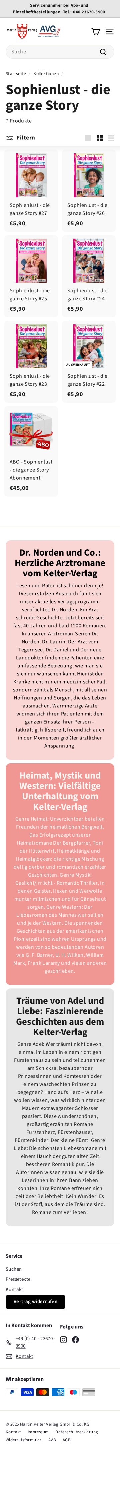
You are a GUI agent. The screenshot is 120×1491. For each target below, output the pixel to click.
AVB (52, 1440)
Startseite (16, 73)
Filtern (26, 138)
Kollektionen (46, 73)
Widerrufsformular (24, 1440)
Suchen (14, 1269)
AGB (67, 1440)
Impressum (38, 1432)
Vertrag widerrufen (35, 1301)
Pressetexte (18, 1279)
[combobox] (60, 52)
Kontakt (14, 1289)
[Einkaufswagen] (95, 31)
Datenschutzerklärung (76, 1432)
